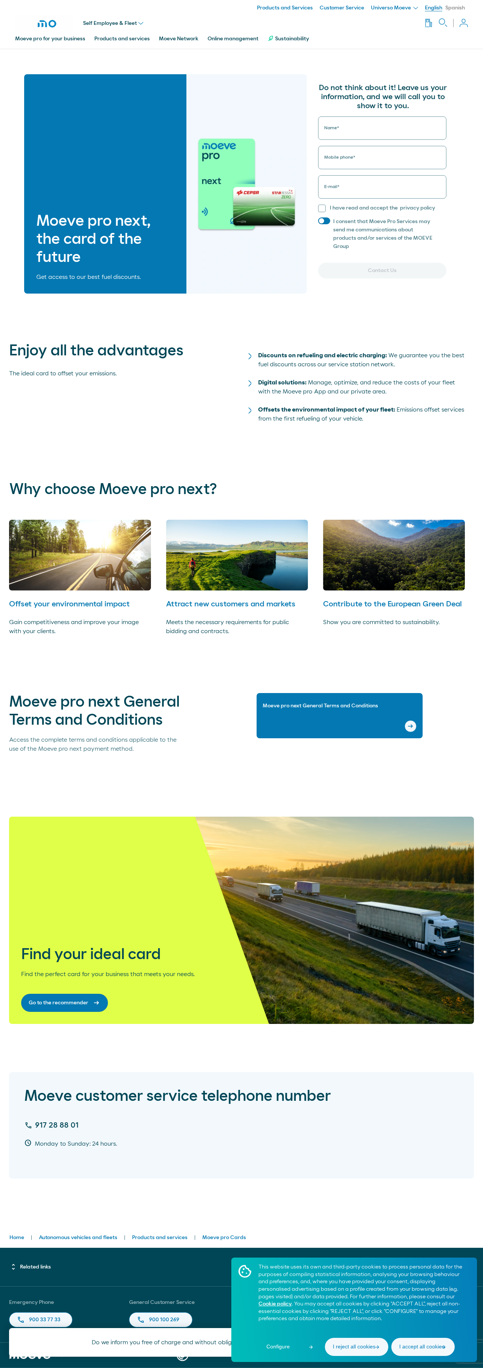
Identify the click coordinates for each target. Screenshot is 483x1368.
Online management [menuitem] (233, 38)
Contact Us (382, 270)
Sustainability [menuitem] (292, 38)
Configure (278, 1347)
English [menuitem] (433, 8)
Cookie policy (275, 1304)
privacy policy (417, 208)
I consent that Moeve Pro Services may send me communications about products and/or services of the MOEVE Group (382, 234)
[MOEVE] (49, 23)
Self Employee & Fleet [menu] (110, 23)
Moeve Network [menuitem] (178, 38)
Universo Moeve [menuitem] (391, 8)
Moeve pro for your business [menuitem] (50, 38)
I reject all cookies (354, 1347)
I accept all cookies (422, 1347)
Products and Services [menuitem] (285, 8)
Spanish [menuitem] (455, 8)
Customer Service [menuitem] (342, 8)
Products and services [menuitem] (122, 38)
